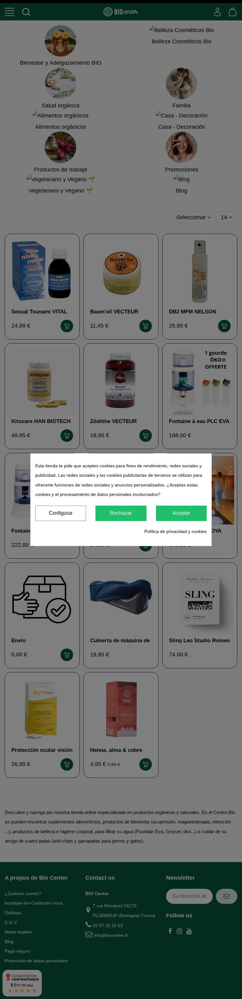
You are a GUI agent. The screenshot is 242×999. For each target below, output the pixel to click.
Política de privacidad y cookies (175, 531)
